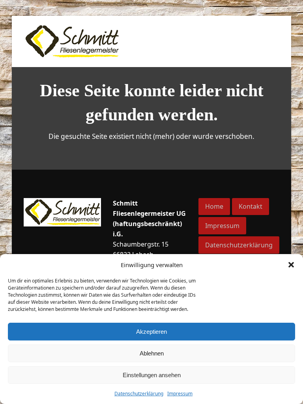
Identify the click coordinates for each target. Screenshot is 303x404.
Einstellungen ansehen (152, 375)
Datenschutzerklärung (138, 393)
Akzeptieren (151, 331)
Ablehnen (152, 353)
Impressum (180, 393)
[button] (291, 265)
